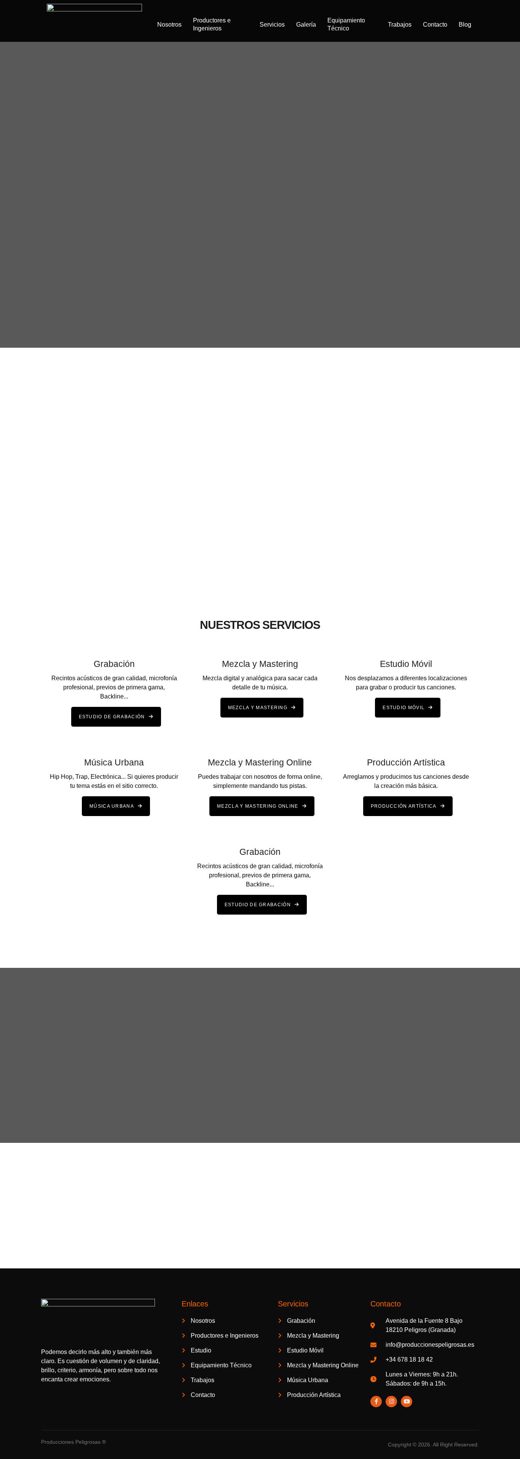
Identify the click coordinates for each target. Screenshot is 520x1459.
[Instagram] (391, 1401)
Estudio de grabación (112, 716)
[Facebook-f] (376, 1401)
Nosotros (169, 24)
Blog (465, 24)
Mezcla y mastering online (257, 806)
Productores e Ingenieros (212, 24)
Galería (306, 24)
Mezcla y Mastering (257, 707)
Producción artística (404, 806)
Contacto (435, 24)
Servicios (272, 24)
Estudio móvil (403, 707)
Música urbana (111, 806)
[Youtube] (406, 1401)
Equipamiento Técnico (346, 24)
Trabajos (400, 24)
